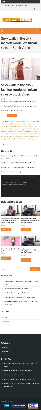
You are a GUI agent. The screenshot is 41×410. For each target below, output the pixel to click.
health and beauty (33, 129)
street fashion (9, 139)
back (12, 124)
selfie (10, 136)
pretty (30, 134)
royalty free (35, 134)
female (12, 129)
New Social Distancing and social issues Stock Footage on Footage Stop (21, 303)
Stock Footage (31, 121)
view (25, 139)
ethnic (25, 126)
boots (27, 124)
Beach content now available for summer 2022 (18, 288)
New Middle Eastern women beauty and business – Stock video (21, 282)
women (35, 139)
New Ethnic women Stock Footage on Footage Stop (19, 297)
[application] (20, 186)
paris (20, 134)
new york (10, 134)
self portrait (4, 136)
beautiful (17, 124)
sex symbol (16, 136)
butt (8, 126)
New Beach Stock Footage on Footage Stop (17, 293)
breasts (32, 124)
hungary (3, 131)
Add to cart (12, 115)
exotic (36, 126)
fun (26, 129)
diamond (16, 126)
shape (26, 136)
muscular (32, 131)
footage (22, 129)
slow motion (32, 136)
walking (30, 139)
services (6, 321)
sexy (21, 136)
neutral (37, 131)
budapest (4, 126)
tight (18, 139)
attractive (4, 124)
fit (15, 129)
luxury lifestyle (18, 131)
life (7, 131)
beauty (23, 124)
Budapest (11, 121)
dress (21, 126)
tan (15, 139)
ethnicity (17, 121)
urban (22, 139)
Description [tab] (6, 145)
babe (9, 124)
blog (5, 317)
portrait (25, 134)
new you (15, 134)
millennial (23, 121)
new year (3, 134)
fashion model (5, 129)
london (11, 131)
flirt (18, 129)
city (12, 126)
